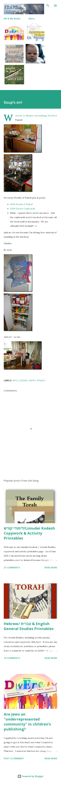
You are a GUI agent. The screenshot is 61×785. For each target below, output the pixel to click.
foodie (23, 380)
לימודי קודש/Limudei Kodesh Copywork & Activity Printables (29, 533)
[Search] (48, 5)
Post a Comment (14, 758)
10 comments (12, 658)
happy (32, 380)
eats (15, 380)
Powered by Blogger (32, 776)
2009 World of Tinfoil (21, 204)
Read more (51, 567)
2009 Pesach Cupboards (22, 208)
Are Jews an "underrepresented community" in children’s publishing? (27, 722)
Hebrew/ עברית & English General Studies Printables (29, 626)
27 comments (12, 567)
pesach (41, 380)
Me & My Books (12, 18)
